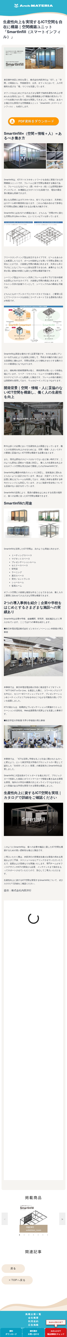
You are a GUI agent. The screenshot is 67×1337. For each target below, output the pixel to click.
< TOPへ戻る (17, 1280)
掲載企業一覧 (33, 1314)
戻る (13, 1268)
